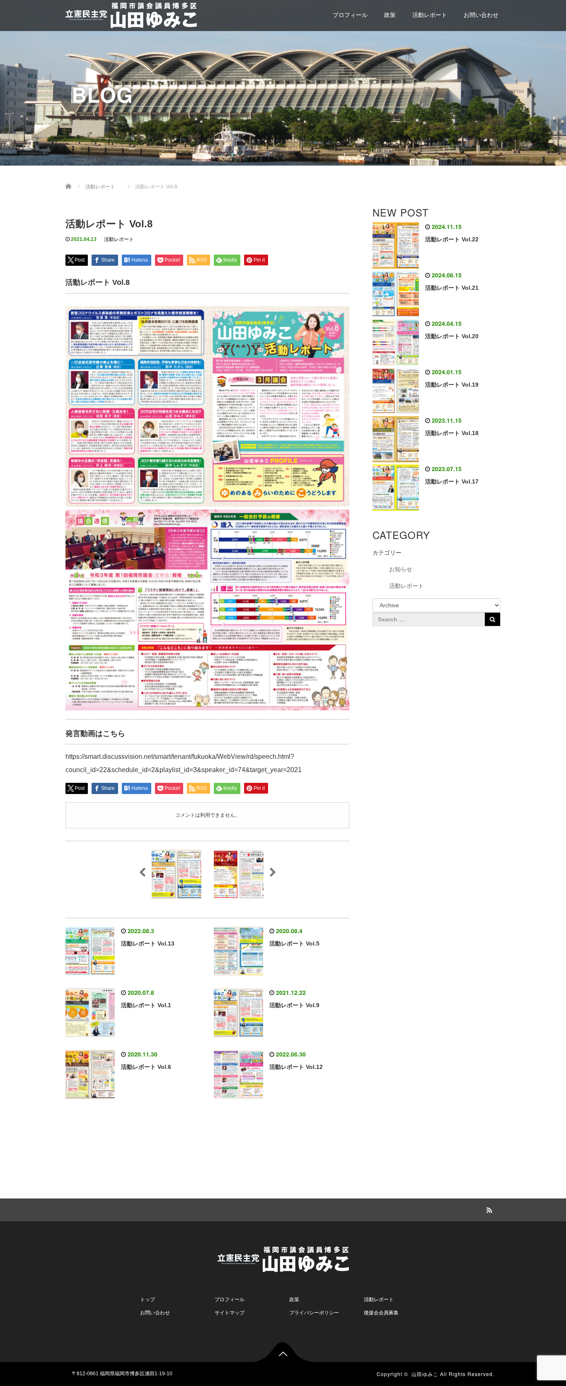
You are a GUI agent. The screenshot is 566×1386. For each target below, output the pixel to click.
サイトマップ (229, 1313)
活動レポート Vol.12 (296, 1067)
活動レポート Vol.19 (452, 384)
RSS (488, 1209)
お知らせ (400, 569)
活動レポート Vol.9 (294, 1005)
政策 (390, 15)
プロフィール (350, 15)
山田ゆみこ (424, 1373)
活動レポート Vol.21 (452, 287)
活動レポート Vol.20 (452, 336)
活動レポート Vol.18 (452, 433)
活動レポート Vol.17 (452, 481)
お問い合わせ (481, 15)
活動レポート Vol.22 (452, 239)
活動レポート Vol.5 (294, 943)
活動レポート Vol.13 (147, 943)
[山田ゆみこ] (131, 13)
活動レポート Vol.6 (146, 1067)
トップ (147, 1299)
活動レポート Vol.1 (146, 1005)
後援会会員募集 (381, 1313)
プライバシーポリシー (314, 1313)
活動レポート (429, 15)
